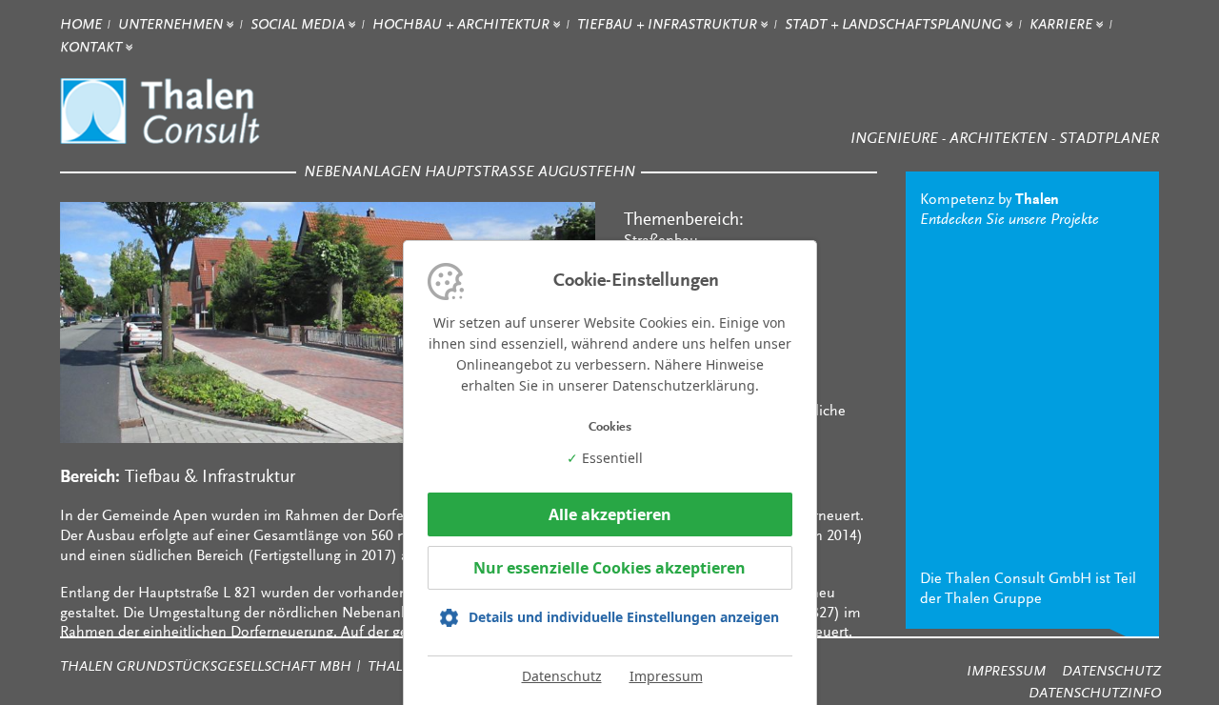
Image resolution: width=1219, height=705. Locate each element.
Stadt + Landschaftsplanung (895, 25)
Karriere (1062, 25)
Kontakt (93, 48)
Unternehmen (172, 25)
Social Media (299, 25)
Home (81, 25)
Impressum (666, 676)
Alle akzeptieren (610, 514)
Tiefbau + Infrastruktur (669, 25)
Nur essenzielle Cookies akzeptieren (609, 567)
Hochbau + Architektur (462, 25)
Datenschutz (562, 676)
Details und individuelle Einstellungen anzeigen (624, 617)
